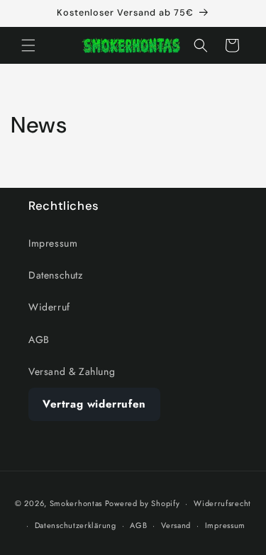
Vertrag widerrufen (94, 404)
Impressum (52, 243)
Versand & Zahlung (71, 371)
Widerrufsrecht (222, 503)
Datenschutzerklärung (75, 525)
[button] (28, 45)
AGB (39, 339)
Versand (176, 525)
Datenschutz (55, 275)
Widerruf (49, 307)
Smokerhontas (76, 503)
